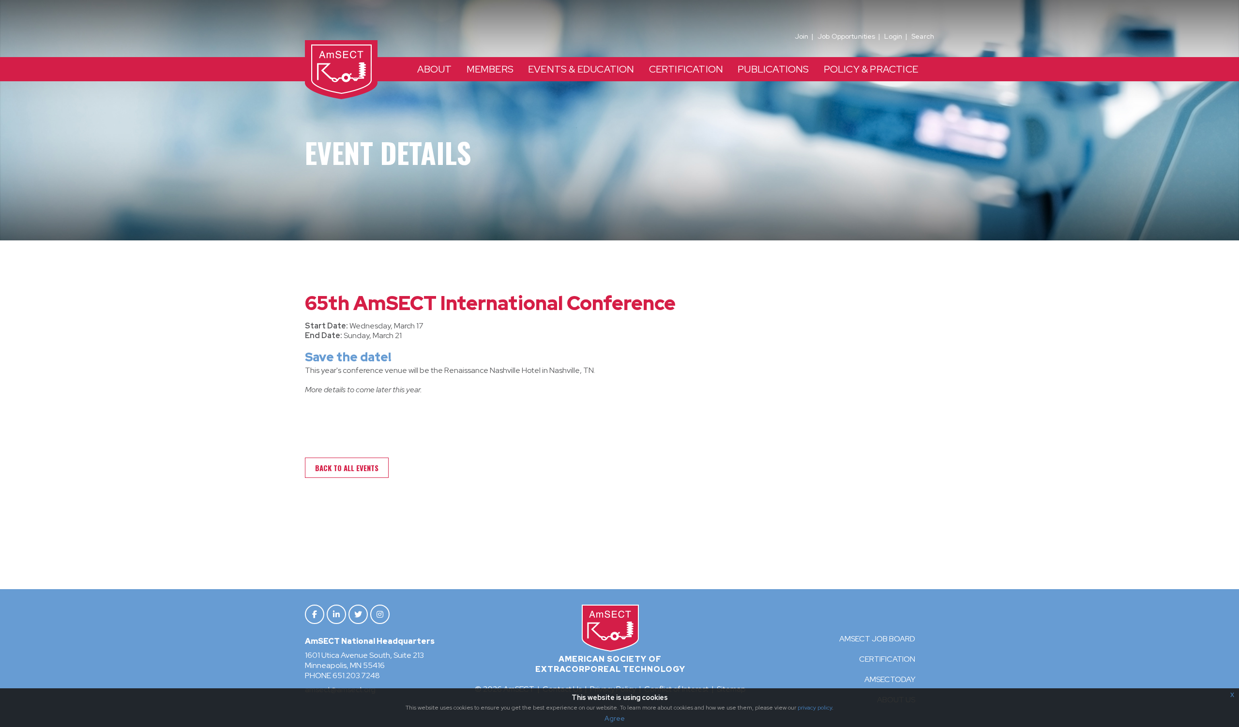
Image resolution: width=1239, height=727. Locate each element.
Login (893, 36)
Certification (887, 659)
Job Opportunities (846, 36)
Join (802, 36)
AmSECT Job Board (877, 639)
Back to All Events (346, 467)
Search (922, 36)
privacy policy (815, 708)
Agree (614, 718)
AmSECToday (889, 679)
